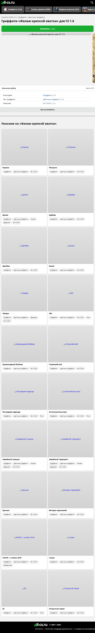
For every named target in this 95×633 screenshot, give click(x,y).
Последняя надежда (11, 412)
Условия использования (84, 629)
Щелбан (6, 266)
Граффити (49, 95)
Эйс (50, 313)
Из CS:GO (49, 103)
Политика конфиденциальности (58, 629)
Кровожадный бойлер (12, 364)
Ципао (5, 215)
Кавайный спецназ (11, 459)
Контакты (39, 629)
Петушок (53, 167)
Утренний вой (55, 364)
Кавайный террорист (58, 459)
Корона (5, 167)
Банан (51, 266)
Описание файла (9, 88)
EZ (3, 609)
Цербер (52, 215)
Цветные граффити (53, 99)
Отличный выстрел (58, 412)
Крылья (5, 510)
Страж (52, 558)
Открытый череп (57, 609)
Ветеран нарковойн (58, 510)
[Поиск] (92, 2)
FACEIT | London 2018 (11, 558)
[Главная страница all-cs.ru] (8, 2)
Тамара (5, 313)
